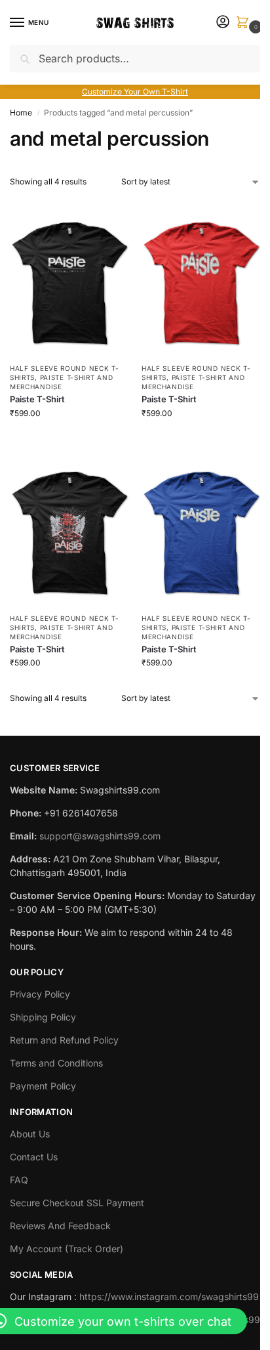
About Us (30, 1133)
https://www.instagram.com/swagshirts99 (169, 1296)
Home (21, 112)
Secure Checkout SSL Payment (77, 1202)
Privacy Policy (40, 994)
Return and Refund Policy (64, 1039)
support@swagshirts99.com (100, 835)
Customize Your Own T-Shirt (135, 91)
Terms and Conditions (56, 1062)
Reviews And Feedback (60, 1225)
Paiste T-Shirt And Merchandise (61, 381)
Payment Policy (43, 1085)
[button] (245, 23)
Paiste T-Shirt (37, 399)
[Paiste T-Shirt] (69, 277)
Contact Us (34, 1156)
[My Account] (223, 23)
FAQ (19, 1179)
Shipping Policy (43, 1017)
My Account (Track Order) (66, 1248)
